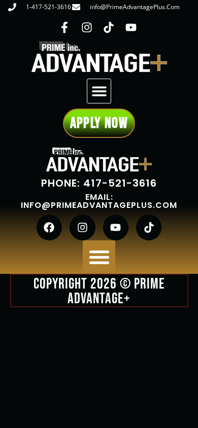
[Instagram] (82, 227)
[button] (99, 91)
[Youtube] (115, 227)
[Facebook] (49, 227)
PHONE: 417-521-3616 (99, 183)
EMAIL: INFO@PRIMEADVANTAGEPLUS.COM (99, 201)
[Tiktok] (148, 227)
